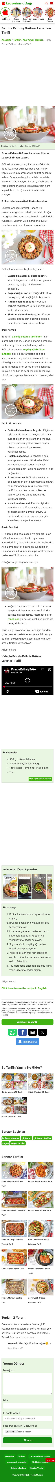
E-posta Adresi (11, 1413)
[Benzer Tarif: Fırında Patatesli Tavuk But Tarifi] (14, 1199)
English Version (37, 1468)
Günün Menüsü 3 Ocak (11, 1116)
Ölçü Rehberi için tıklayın (40, 779)
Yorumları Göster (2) (27, 1022)
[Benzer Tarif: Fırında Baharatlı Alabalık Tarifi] (40, 1257)
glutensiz (27, 1138)
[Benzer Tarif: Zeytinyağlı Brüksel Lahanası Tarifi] (40, 1287)
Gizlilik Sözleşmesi (40, 1462)
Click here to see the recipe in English (24, 988)
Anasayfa (6, 40)
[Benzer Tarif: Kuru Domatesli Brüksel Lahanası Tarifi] (40, 1228)
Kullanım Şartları (18, 1468)
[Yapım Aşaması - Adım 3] (39, 886)
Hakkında (9, 1456)
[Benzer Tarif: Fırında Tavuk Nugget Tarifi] (40, 1170)
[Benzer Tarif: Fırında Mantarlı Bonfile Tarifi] (14, 1287)
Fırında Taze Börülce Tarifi (39, 1210)
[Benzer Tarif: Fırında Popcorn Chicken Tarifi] (14, 1170)
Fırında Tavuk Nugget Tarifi (40, 1181)
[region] (27, 75)
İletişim (21, 1456)
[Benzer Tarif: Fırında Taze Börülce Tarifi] (40, 1199)
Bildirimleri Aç (30, 1042)
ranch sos (13, 619)
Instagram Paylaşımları (17, 1462)
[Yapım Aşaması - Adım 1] (10, 886)
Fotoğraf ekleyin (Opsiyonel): (20, 1425)
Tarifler (17, 40)
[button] (51, 3)
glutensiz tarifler (42, 1138)
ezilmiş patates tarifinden (27, 336)
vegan (5, 1143)
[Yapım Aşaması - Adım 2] (24, 886)
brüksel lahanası (11, 1138)
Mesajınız (8, 1370)
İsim (5, 1400)
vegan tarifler (18, 1143)
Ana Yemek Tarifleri (33, 40)
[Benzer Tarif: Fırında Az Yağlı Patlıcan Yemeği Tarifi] (14, 1228)
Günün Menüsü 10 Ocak (38, 1092)
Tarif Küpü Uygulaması (40, 1456)
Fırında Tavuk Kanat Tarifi (13, 1269)
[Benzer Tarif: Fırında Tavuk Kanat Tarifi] (14, 1257)
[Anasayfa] (17, 4)
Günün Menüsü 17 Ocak (12, 1092)
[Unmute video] (27, 680)
